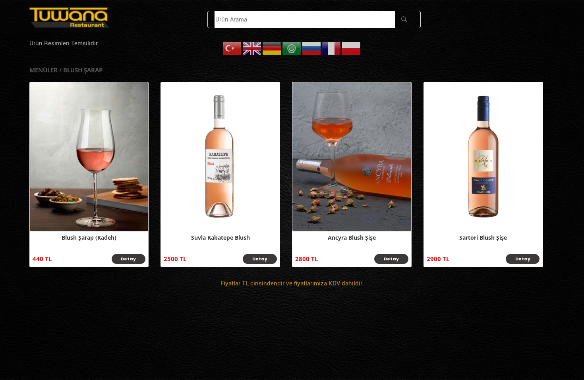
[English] (252, 48)
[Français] (332, 48)
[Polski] (352, 48)
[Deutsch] (272, 48)
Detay (128, 259)
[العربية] (292, 48)
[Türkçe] (232, 48)
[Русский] (312, 48)
